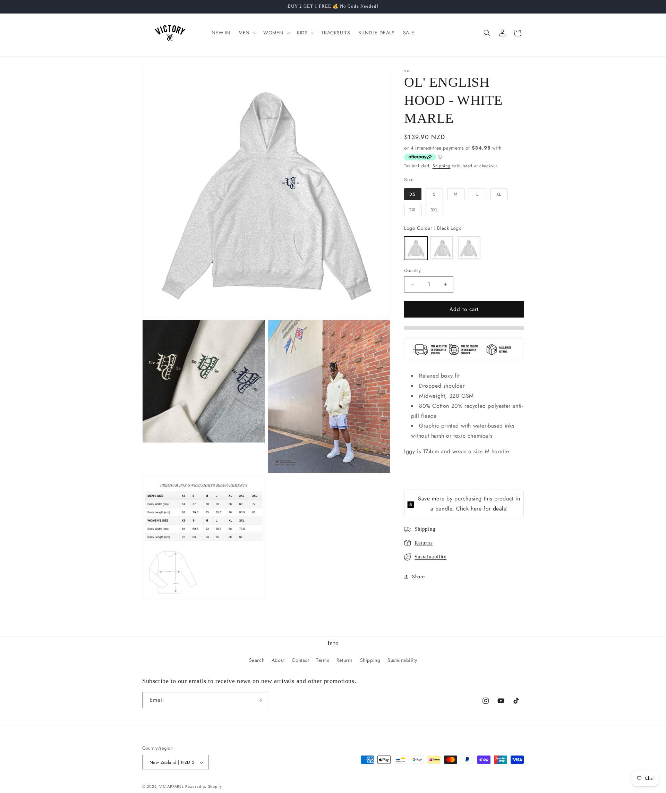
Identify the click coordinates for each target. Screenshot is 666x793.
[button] (246, 32)
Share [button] (418, 576)
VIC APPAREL (171, 787)
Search (257, 660)
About (278, 660)
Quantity (412, 270)
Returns (424, 543)
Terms (322, 660)
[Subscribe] (259, 700)
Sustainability (430, 556)
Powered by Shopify (203, 787)
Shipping (442, 166)
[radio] (412, 194)
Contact (300, 660)
